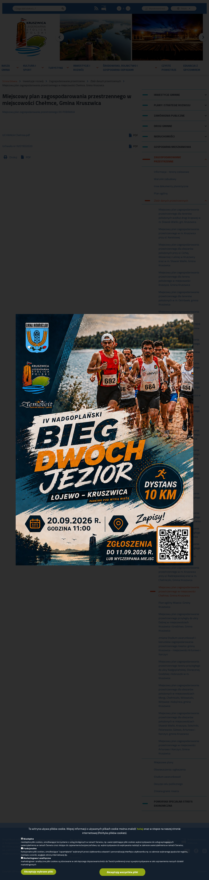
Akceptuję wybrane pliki (38, 871)
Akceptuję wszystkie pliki (122, 872)
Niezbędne (28, 838)
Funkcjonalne (30, 848)
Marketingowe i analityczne (37, 858)
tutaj (140, 829)
